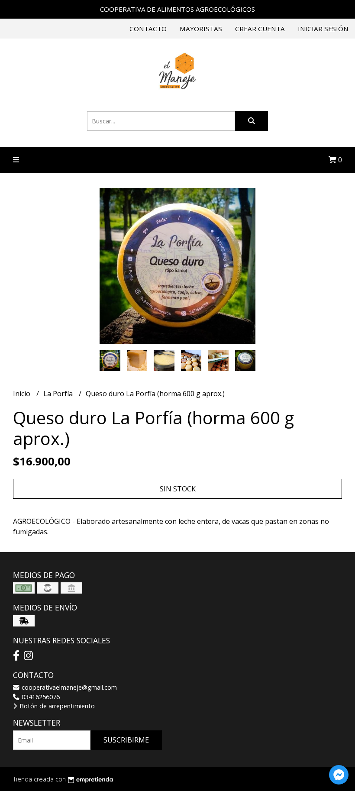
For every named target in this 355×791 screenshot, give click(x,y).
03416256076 (40, 697)
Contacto (148, 28)
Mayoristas (201, 28)
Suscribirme (126, 740)
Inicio (22, 393)
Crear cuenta (260, 28)
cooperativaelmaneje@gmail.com (68, 687)
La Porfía (58, 393)
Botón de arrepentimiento (56, 706)
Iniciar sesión (323, 28)
